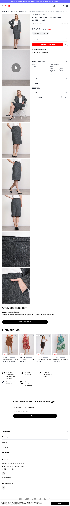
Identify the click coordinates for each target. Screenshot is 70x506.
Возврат (35, 93)
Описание (36, 79)
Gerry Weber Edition (38, 14)
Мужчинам (31, 407)
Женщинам (19, 407)
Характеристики (38, 61)
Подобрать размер (40, 49)
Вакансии (5, 452)
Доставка (36, 88)
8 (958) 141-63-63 (8, 469)
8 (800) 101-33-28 (7, 466)
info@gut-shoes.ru (8, 478)
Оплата (35, 83)
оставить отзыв (25, 322)
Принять (60, 503)
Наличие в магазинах (41, 52)
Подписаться (35, 416)
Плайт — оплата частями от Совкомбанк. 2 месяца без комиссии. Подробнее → (35, 1)
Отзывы (5, 447)
